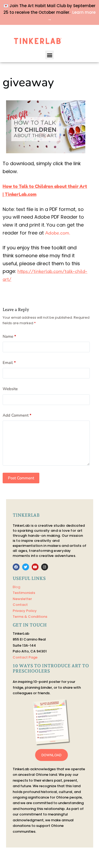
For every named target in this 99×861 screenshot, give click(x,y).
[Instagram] (44, 567)
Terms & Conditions (30, 616)
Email (9, 362)
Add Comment (17, 415)
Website (10, 388)
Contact (20, 604)
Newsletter (22, 598)
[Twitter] (25, 567)
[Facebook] (16, 567)
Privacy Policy (25, 610)
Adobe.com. (57, 233)
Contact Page (25, 657)
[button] (49, 55)
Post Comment (21, 478)
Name (9, 336)
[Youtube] (35, 567)
